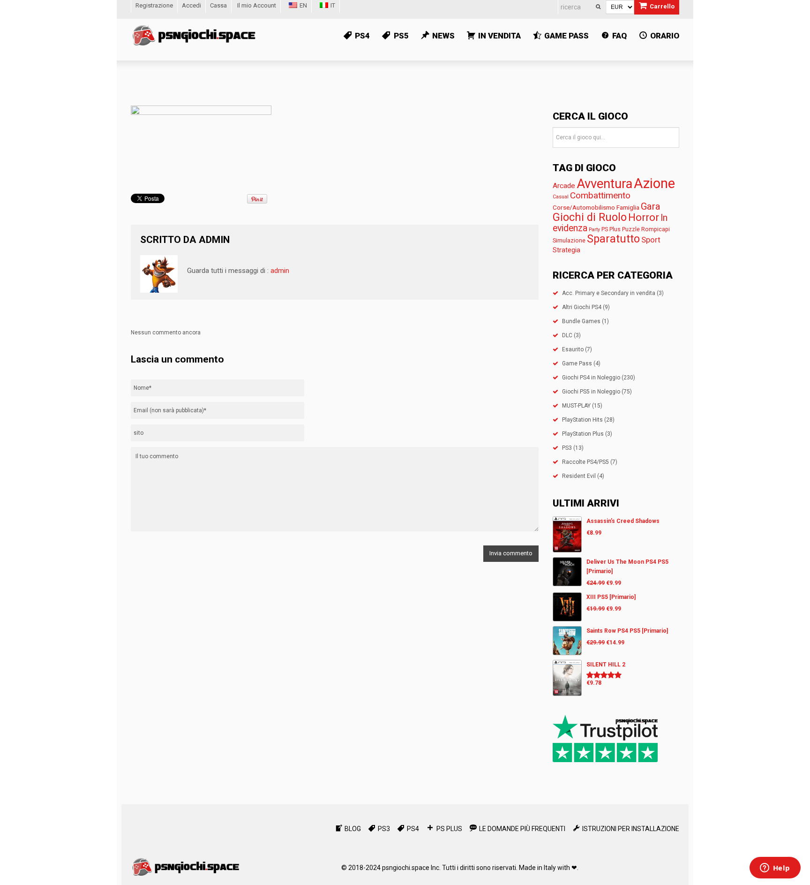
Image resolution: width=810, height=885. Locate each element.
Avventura (604, 183)
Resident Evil (579, 476)
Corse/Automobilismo (584, 207)
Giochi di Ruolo (590, 217)
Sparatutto (613, 239)
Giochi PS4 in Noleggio (591, 377)
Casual (561, 197)
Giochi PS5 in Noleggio (591, 391)
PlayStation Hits (582, 419)
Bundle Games (581, 321)
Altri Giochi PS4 (581, 307)
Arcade (564, 186)
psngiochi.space (405, 867)
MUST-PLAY (576, 405)
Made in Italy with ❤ (548, 867)
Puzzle (631, 229)
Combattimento (600, 195)
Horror (643, 217)
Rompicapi (655, 229)
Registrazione (154, 5)
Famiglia (627, 207)
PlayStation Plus (583, 434)
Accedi (191, 5)
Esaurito (573, 349)
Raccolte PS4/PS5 (585, 462)
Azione (654, 183)
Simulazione (569, 240)
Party (594, 230)
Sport (650, 239)
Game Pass (577, 363)
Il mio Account (256, 5)
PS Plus (611, 229)
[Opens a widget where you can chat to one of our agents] (775, 868)
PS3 (567, 448)
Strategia (566, 250)
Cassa (218, 5)
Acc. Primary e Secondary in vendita (608, 293)
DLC (567, 335)
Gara (650, 206)
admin (214, 239)
